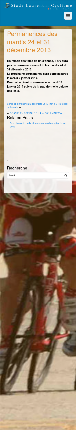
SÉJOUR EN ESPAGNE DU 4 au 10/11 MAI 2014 (36, 113)
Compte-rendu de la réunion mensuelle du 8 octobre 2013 (37, 125)
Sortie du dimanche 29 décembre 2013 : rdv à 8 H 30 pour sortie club (37, 105)
